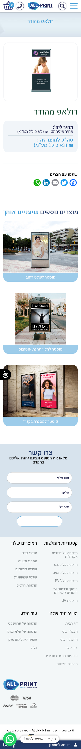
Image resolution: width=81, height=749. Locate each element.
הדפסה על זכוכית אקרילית (65, 554)
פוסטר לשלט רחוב (40, 277)
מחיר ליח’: (63, 127)
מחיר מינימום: (62, 132)
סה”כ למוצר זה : (55, 140)
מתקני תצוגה (27, 561)
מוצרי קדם (29, 553)
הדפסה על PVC (66, 581)
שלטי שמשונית (25, 577)
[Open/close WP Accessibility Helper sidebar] (5, 374)
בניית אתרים (45, 736)
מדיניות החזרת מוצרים (61, 656)
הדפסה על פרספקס (22, 623)
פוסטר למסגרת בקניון (40, 421)
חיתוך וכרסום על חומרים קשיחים (65, 590)
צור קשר (71, 647)
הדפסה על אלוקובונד (22, 631)
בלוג (34, 647)
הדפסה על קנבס (66, 564)
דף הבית (71, 623)
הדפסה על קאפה (65, 573)
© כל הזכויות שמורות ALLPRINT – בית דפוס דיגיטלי (40, 730)
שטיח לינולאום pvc (22, 639)
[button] (10, 739)
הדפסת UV (70, 600)
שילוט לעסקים (26, 569)
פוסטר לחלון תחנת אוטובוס (40, 349)
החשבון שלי (69, 639)
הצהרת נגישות (67, 664)
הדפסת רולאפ (26, 585)
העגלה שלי (70, 631)
